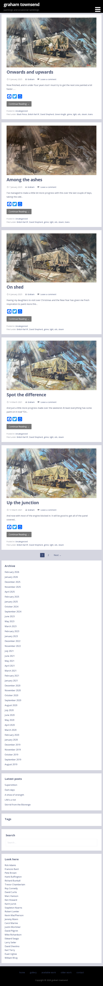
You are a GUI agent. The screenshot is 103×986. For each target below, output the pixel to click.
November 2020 (13, 690)
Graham (30, 79)
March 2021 (10, 670)
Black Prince (22, 114)
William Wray (11, 957)
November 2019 (13, 749)
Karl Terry (10, 950)
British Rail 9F (33, 114)
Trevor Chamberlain (15, 884)
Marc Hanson (11, 896)
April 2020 (10, 725)
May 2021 (9, 660)
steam (84, 114)
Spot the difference (26, 394)
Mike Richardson (13, 934)
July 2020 (9, 710)
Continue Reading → (19, 103)
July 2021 (9, 651)
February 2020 (12, 734)
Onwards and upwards (30, 72)
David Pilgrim (11, 930)
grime (69, 114)
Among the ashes (24, 179)
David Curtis (11, 892)
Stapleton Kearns (13, 907)
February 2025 (12, 596)
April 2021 (10, 665)
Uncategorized (21, 111)
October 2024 (11, 606)
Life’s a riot (10, 799)
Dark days (10, 789)
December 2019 (12, 744)
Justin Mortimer (13, 927)
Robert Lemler (12, 911)
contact (80, 972)
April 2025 (10, 591)
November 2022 (13, 646)
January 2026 (11, 577)
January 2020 (11, 739)
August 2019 (11, 764)
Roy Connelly (11, 888)
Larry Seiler (10, 942)
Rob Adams (10, 865)
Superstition (11, 784)
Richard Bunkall (12, 880)
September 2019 (13, 759)
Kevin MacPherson (14, 915)
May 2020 (9, 720)
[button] (98, 6)
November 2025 (13, 586)
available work (48, 972)
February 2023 (12, 631)
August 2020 (11, 705)
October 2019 (11, 754)
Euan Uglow (11, 953)
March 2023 (10, 626)
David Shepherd (47, 114)
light (75, 114)
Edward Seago (12, 938)
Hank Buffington (13, 876)
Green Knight (60, 114)
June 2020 (10, 715)
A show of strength (14, 794)
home (22, 972)
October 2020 (11, 695)
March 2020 (10, 729)
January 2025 (11, 601)
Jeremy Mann (11, 919)
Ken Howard (11, 899)
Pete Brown (10, 872)
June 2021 (10, 655)
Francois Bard (12, 869)
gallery (33, 972)
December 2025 (12, 581)
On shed (15, 287)
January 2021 (11, 680)
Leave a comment (48, 79)
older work (66, 972)
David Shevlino (12, 946)
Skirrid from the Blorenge (18, 804)
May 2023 (9, 621)
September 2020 (13, 700)
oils (79, 114)
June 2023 (10, 616)
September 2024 (13, 611)
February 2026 (12, 572)
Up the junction (23, 502)
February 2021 (12, 675)
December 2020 (12, 685)
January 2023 (11, 636)
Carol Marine (11, 923)
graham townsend (22, 4)
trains (90, 114)
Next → (57, 555)
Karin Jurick (10, 903)
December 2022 (12, 641)
